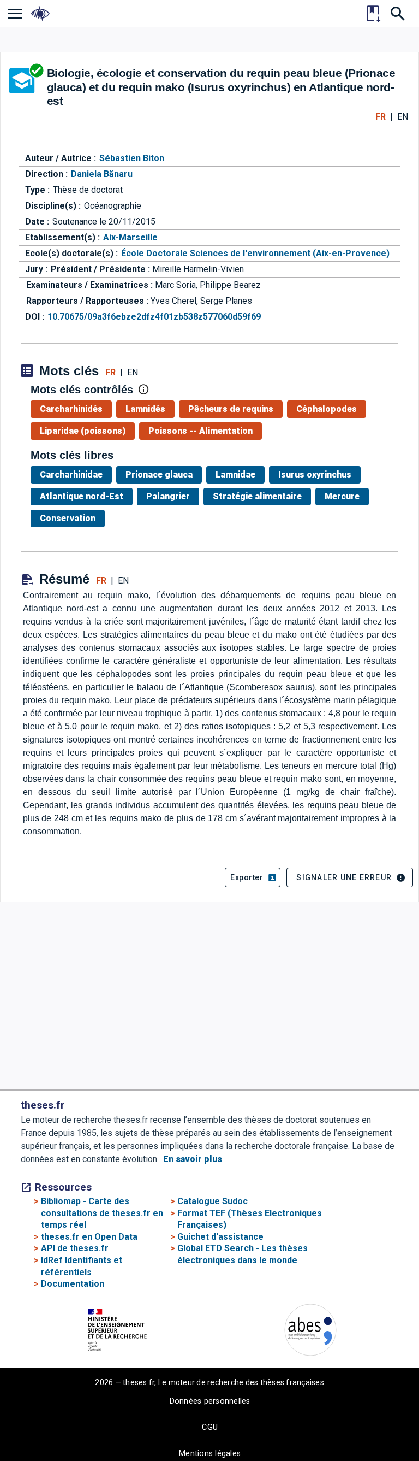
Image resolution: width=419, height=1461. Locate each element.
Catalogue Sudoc (212, 1201)
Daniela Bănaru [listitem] (102, 174)
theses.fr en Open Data (89, 1237)
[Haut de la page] (378, 1428)
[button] (252, 877)
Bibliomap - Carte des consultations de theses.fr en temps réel (102, 1213)
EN (402, 116)
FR (380, 116)
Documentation (72, 1284)
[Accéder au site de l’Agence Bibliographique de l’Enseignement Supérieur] (310, 1332)
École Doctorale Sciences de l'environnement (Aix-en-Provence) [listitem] (255, 253)
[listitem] (15, 13)
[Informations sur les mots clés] (143, 389)
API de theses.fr (75, 1248)
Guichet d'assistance (220, 1237)
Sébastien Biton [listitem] (131, 158)
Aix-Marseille (130, 237)
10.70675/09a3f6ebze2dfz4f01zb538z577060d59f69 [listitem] (154, 316)
